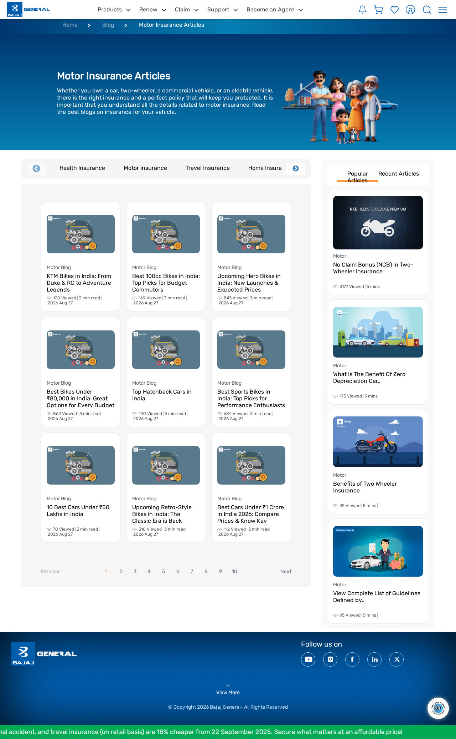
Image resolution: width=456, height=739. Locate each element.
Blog (108, 24)
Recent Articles (398, 173)
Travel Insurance (208, 167)
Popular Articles (357, 176)
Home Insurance (270, 167)
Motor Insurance (145, 167)
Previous (36, 169)
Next (295, 169)
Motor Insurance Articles (171, 24)
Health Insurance (82, 167)
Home (70, 24)
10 (234, 571)
